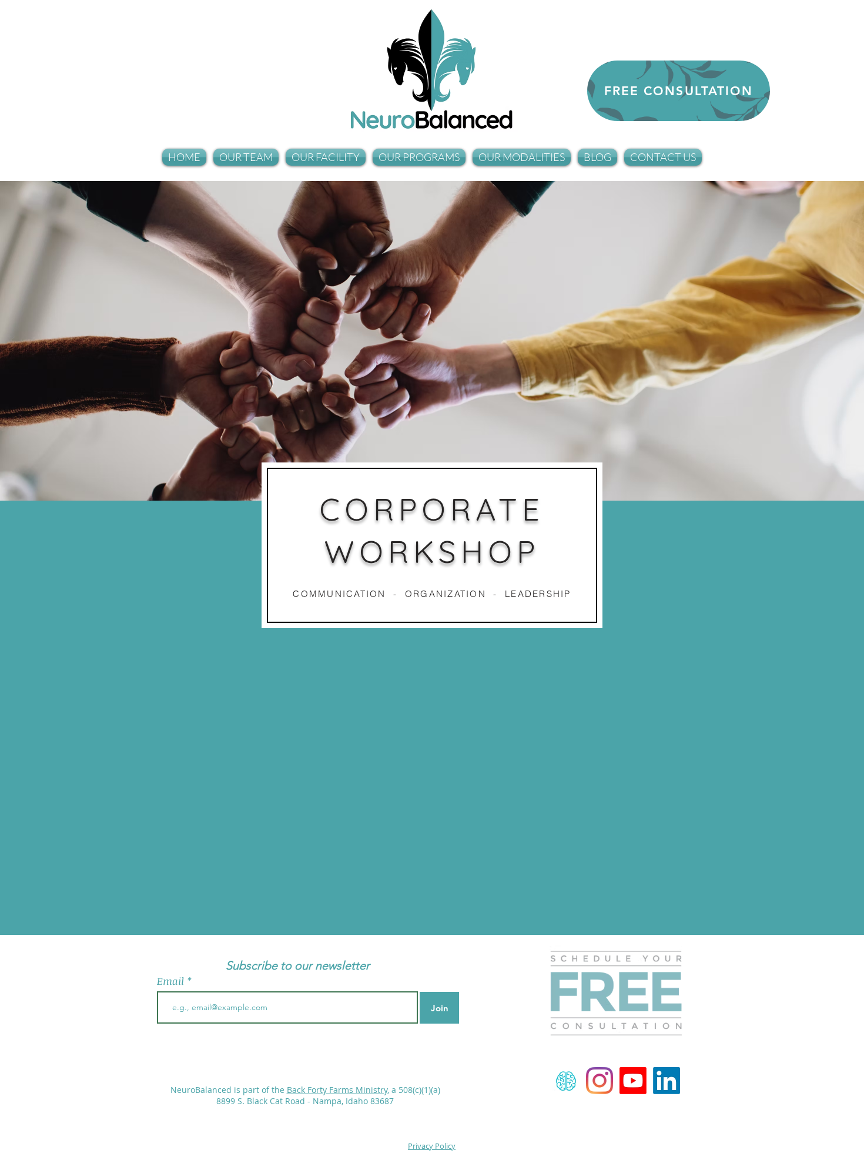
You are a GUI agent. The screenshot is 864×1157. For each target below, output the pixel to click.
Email (172, 981)
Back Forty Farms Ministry (337, 1089)
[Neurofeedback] (566, 1080)
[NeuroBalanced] (599, 1080)
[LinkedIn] (666, 1080)
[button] (246, 157)
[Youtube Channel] (633, 1080)
